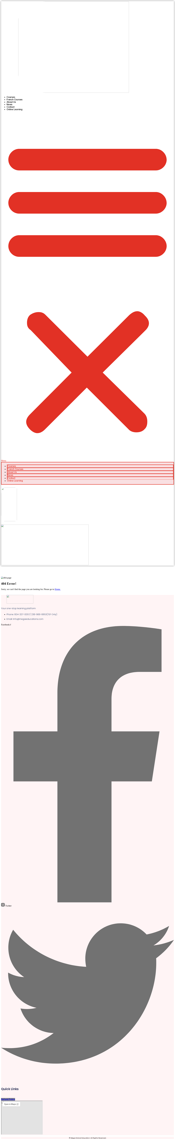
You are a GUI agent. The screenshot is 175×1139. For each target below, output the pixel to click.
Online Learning (14, 109)
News (9, 104)
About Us (11, 102)
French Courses (14, 99)
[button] (87, 287)
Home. (58, 589)
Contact (10, 107)
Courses (11, 97)
